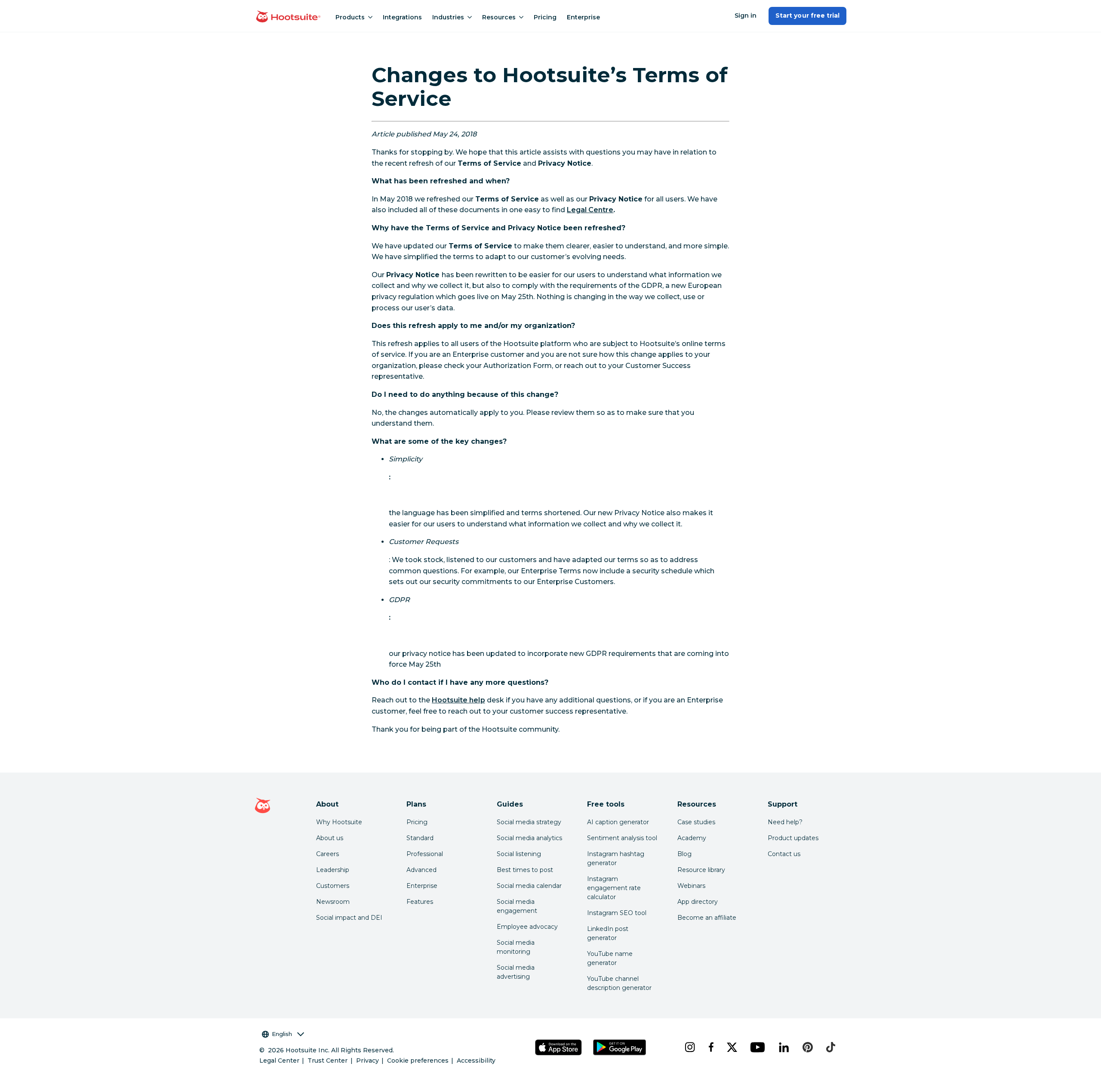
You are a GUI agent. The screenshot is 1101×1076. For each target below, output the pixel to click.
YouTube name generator (610, 958)
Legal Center (279, 1060)
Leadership (332, 870)
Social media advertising (516, 972)
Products (350, 17)
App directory (697, 902)
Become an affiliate (706, 917)
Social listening (519, 854)
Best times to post (525, 870)
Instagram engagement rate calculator (614, 888)
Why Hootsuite (339, 822)
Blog (684, 854)
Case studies (696, 822)
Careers (327, 854)
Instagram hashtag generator (615, 858)
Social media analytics (529, 838)
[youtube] (757, 1047)
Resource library (701, 870)
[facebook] (710, 1047)
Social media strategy (529, 822)
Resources (499, 17)
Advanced (421, 870)
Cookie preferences (418, 1060)
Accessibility (476, 1060)
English (282, 1033)
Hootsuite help (458, 700)
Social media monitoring (516, 947)
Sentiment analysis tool (622, 838)
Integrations (402, 17)
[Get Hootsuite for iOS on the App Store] (559, 1047)
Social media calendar (529, 886)
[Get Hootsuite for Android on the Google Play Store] (620, 1047)
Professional (424, 854)
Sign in (746, 15)
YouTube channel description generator (619, 983)
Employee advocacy (527, 927)
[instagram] (689, 1047)
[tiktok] (830, 1047)
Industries (448, 17)
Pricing (545, 17)
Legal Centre (590, 210)
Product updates (793, 838)
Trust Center (328, 1060)
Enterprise (583, 17)
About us (329, 838)
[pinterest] (808, 1047)
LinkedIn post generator (607, 933)
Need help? (785, 822)
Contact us (784, 854)
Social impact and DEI (349, 917)
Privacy (367, 1060)
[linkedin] (784, 1047)
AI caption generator (618, 822)
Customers (332, 886)
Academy (691, 838)
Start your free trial (807, 15)
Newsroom (333, 902)
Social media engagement (517, 906)
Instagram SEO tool (616, 913)
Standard (420, 838)
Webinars (691, 886)
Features (419, 902)
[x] (732, 1047)
